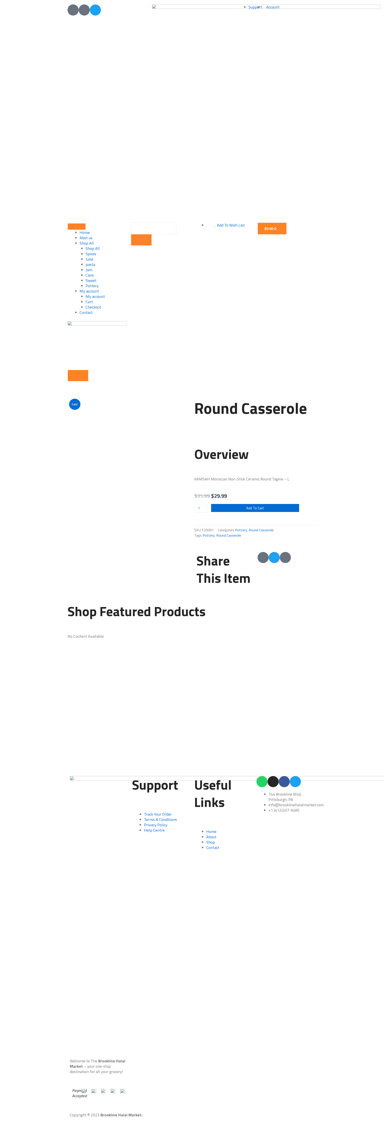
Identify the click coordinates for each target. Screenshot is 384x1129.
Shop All (87, 243)
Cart (89, 302)
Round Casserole (261, 530)
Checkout (93, 307)
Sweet (91, 280)
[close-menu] (78, 375)
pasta (90, 264)
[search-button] (141, 240)
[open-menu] (77, 226)
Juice (89, 259)
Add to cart (255, 508)
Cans (90, 275)
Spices (91, 254)
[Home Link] (97, 345)
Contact (86, 312)
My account (89, 291)
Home (85, 232)
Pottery (92, 286)
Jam (89, 270)
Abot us (86, 238)
